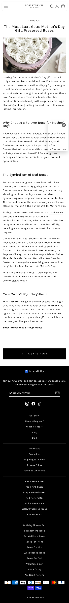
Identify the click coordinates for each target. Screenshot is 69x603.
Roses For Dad (34, 558)
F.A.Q (34, 432)
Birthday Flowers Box (34, 525)
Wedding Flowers (34, 575)
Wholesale (34, 448)
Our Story (34, 415)
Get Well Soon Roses (34, 536)
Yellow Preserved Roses (34, 509)
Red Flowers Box (34, 498)
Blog (34, 438)
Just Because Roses (34, 552)
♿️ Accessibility (34, 371)
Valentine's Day (34, 564)
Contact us (34, 454)
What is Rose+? (34, 426)
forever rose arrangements (35, 276)
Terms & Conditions (34, 470)
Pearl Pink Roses (35, 487)
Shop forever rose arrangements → (24, 327)
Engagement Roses (34, 530)
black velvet (56, 212)
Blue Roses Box (34, 514)
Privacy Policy (34, 465)
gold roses (20, 280)
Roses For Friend (34, 541)
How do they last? (34, 421)
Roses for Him (34, 547)
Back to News (36, 354)
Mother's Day (34, 569)
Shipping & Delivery (34, 459)
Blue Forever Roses (34, 481)
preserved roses (20, 89)
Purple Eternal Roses (34, 492)
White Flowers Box (34, 503)
